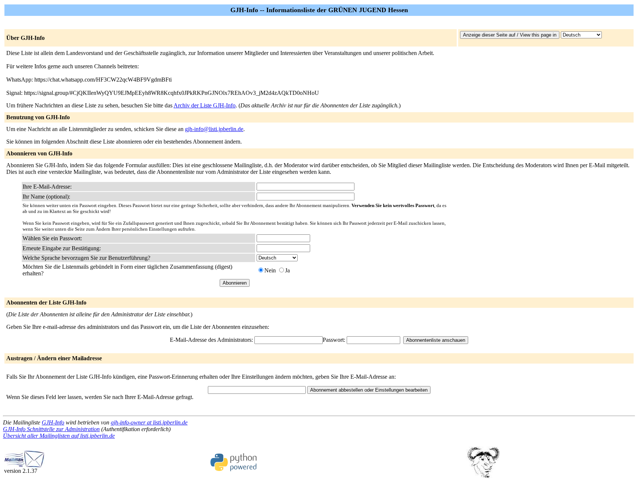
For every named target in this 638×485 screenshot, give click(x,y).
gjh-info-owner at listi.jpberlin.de (149, 422)
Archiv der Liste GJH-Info (205, 105)
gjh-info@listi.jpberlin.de (214, 129)
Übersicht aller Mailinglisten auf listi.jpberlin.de (59, 436)
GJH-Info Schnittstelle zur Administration (51, 429)
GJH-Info (53, 422)
